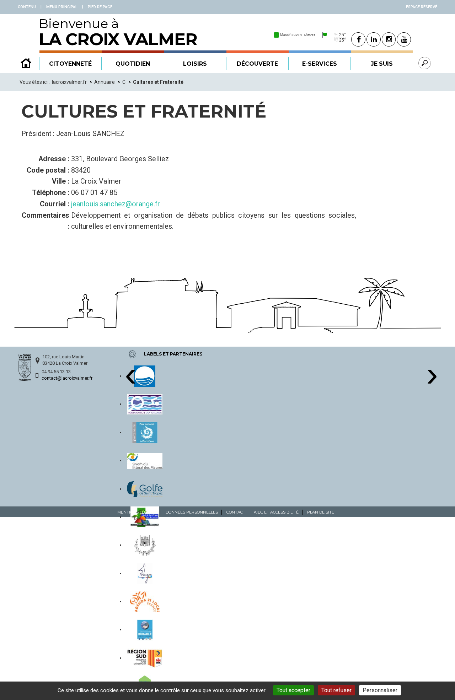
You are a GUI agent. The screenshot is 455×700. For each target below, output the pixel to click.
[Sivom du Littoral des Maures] (144, 460)
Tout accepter (293, 690)
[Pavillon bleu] (144, 376)
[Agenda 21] (145, 601)
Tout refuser (336, 690)
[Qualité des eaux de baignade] (144, 404)
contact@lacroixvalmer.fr (67, 378)
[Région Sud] (144, 658)
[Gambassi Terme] (145, 545)
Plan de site (320, 512)
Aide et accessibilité (276, 512)
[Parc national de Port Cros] (144, 432)
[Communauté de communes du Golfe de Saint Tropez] (144, 489)
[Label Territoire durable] (145, 629)
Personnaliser (380, 690)
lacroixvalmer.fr (69, 82)
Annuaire (104, 82)
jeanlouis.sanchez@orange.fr (115, 204)
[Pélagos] (144, 573)
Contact (235, 512)
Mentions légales (137, 512)
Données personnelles (192, 512)
